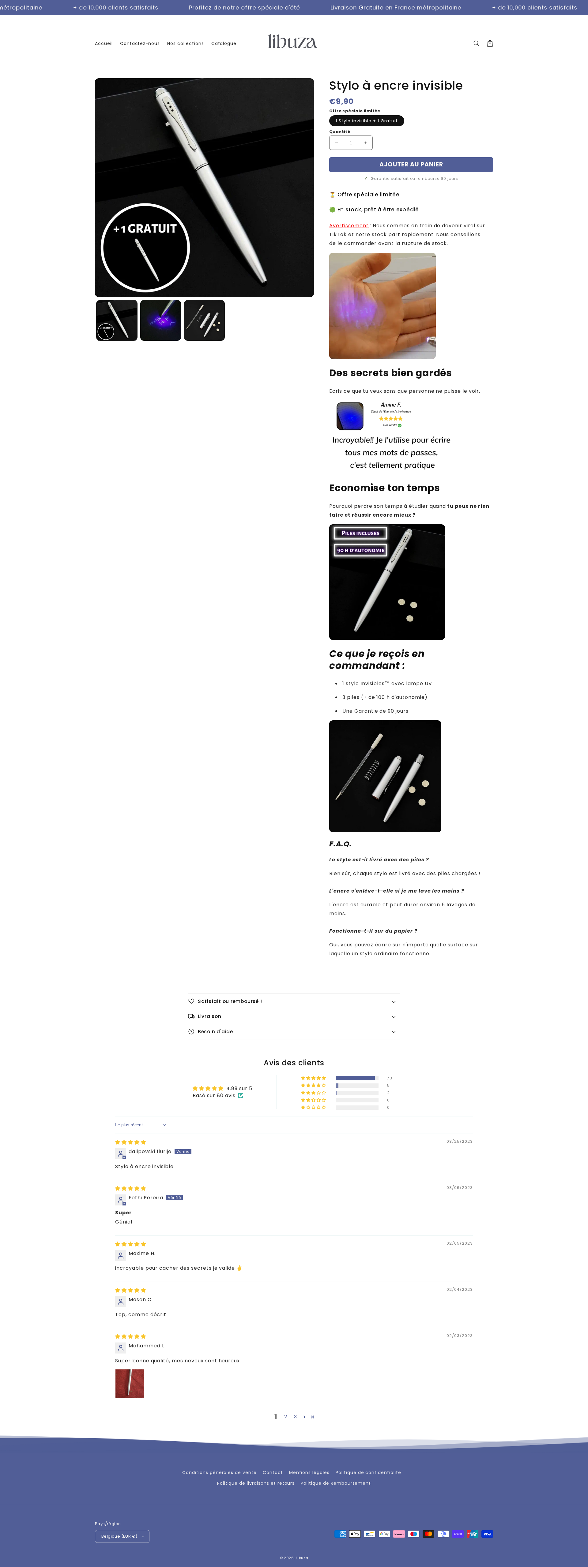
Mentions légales (309, 1472)
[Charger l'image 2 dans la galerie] (160, 320)
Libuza (302, 1557)
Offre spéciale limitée (354, 111)
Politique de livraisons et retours (256, 1483)
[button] (476, 43)
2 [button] (285, 1416)
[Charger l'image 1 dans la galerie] (116, 320)
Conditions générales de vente (219, 1472)
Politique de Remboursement (336, 1483)
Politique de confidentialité (368, 1472)
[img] (130, 1142)
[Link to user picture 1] (130, 1383)
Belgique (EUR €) (119, 1536)
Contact (273, 1472)
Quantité (339, 132)
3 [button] (295, 1416)
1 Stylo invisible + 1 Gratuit (367, 121)
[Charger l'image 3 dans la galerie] (204, 320)
